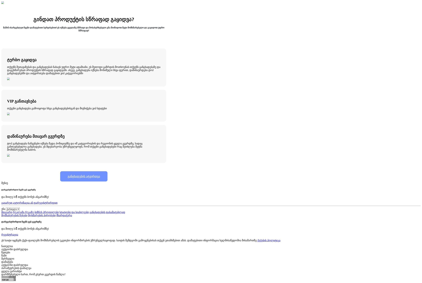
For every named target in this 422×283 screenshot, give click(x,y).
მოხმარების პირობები (42, 215)
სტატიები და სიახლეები (74, 212)
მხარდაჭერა (64, 215)
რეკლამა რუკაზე (23, 212)
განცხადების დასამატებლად (107, 212)
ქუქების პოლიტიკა (268, 240)
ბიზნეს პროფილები (46, 212)
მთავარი (6, 212)
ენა (3, 209)
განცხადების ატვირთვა (84, 176)
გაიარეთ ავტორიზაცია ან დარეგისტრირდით (29, 202)
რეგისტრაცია (9, 234)
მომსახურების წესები (14, 215)
